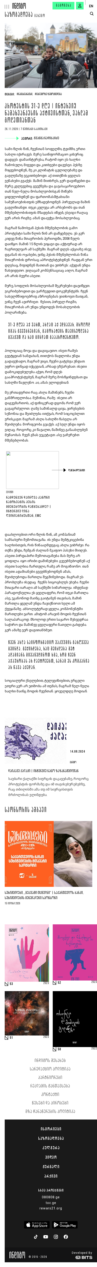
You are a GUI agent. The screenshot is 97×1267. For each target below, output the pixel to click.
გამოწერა (64, 6)
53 (11, 984)
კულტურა (51, 1147)
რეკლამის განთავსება (50, 1086)
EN (91, 6)
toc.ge (51, 1203)
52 (59, 983)
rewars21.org (51, 1208)
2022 (94, 1048)
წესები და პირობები (50, 1103)
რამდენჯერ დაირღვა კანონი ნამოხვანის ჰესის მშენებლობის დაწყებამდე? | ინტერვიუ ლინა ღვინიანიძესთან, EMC (28, 507)
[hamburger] (6, 4)
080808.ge (51, 1197)
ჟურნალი (51, 1166)
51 (11, 1038)
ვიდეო (51, 1157)
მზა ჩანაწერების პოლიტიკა (50, 1111)
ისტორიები (51, 1129)
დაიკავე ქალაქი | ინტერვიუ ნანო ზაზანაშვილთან (43, 771)
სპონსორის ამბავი (26, 810)
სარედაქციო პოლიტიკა (50, 1069)
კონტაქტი (50, 1094)
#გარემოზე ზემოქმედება (48, 94)
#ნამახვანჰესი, (25, 94)
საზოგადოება (19, 15)
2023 (46, 983)
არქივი (50, 1176)
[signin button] (80, 5)
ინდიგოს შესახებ (50, 1060)
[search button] (91, 14)
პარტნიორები (50, 1077)
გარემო (39, 16)
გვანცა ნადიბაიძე (47, 138)
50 (59, 1049)
